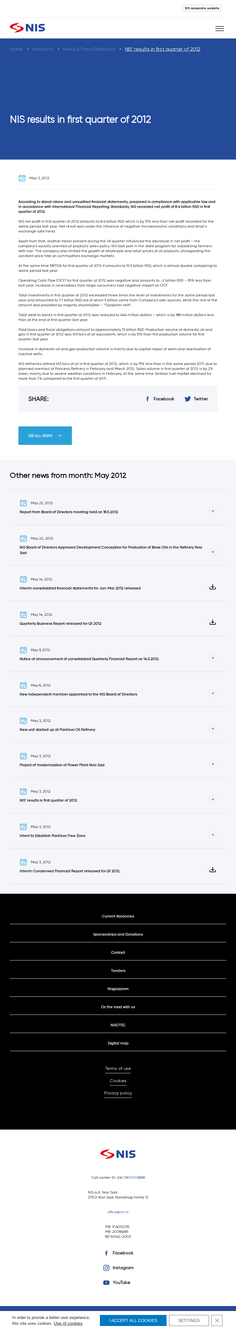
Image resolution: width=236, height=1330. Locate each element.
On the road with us (118, 1006)
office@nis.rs (118, 1211)
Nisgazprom (118, 988)
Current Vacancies (118, 916)
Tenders (118, 970)
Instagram (123, 1267)
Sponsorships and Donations (118, 934)
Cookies (118, 1080)
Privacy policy (118, 1093)
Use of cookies (68, 1323)
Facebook (123, 1252)
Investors (43, 49)
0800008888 (134, 1177)
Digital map (118, 1043)
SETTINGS (189, 1320)
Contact (118, 952)
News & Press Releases (89, 49)
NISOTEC (118, 1025)
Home (16, 49)
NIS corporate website (202, 8)
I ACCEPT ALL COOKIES (133, 1320)
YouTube (121, 1282)
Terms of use (118, 1068)
